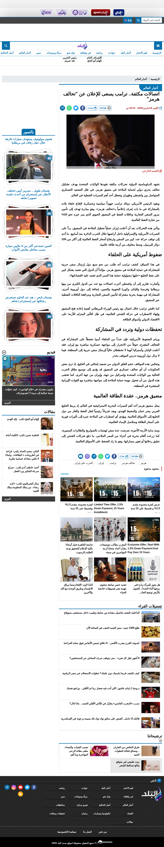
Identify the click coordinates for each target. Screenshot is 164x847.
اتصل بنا (87, 831)
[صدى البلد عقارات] (62, 12)
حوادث (111, 52)
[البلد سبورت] (100, 12)
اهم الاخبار (141, 52)
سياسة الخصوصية (66, 831)
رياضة (99, 52)
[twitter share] (75, 108)
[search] (6, 46)
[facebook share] (82, 108)
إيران (101, 463)
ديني (38, 52)
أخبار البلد (126, 52)
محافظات (60, 805)
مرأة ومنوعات (53, 52)
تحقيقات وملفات (57, 813)
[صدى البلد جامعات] (79, 12)
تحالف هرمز (128, 463)
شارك (91, 108)
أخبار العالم (25, 52)
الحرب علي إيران (84, 463)
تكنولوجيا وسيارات (101, 813)
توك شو (71, 52)
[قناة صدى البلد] (118, 12)
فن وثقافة (85, 52)
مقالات (130, 822)
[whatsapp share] (69, 108)
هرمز (143, 463)
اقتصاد (130, 813)
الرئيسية (156, 52)
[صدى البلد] (82, 46)
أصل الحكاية (104, 805)
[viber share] (87, 456)
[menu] (158, 46)
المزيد (7, 402)
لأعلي (154, 780)
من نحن (103, 831)
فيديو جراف (82, 805)
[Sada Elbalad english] (46, 12)
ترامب (113, 463)
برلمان (85, 813)
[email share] (62, 108)
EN (129, 20)
